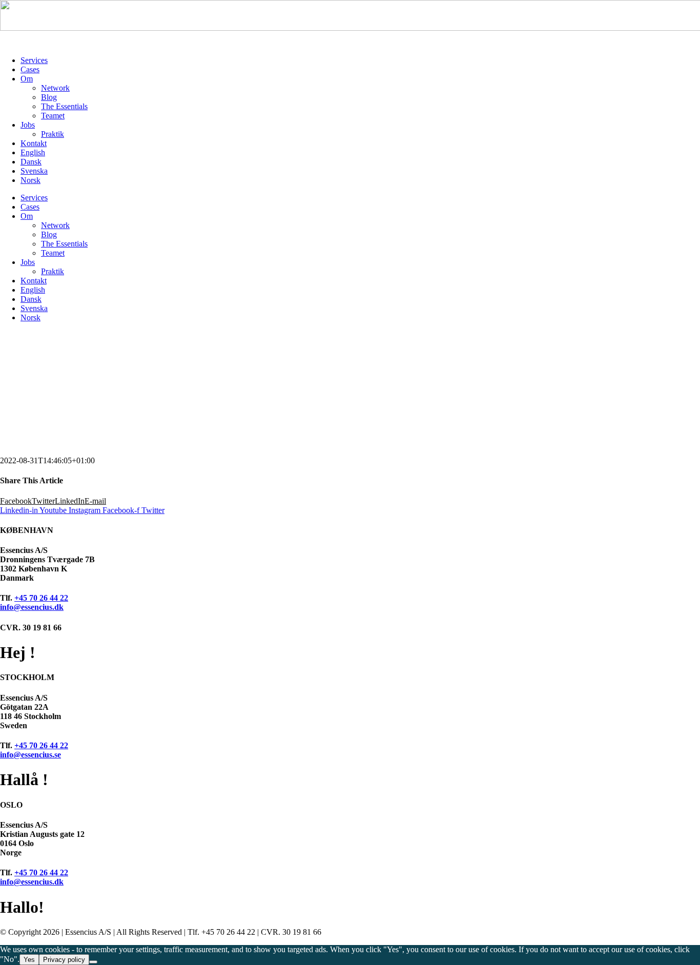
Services (34, 60)
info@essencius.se (30, 754)
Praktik (52, 134)
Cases (29, 69)
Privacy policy (64, 959)
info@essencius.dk (32, 607)
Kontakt (33, 143)
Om (26, 78)
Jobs (27, 124)
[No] (93, 961)
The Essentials (64, 106)
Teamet (53, 115)
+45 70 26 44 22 (41, 597)
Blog (49, 97)
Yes (29, 959)
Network (55, 88)
